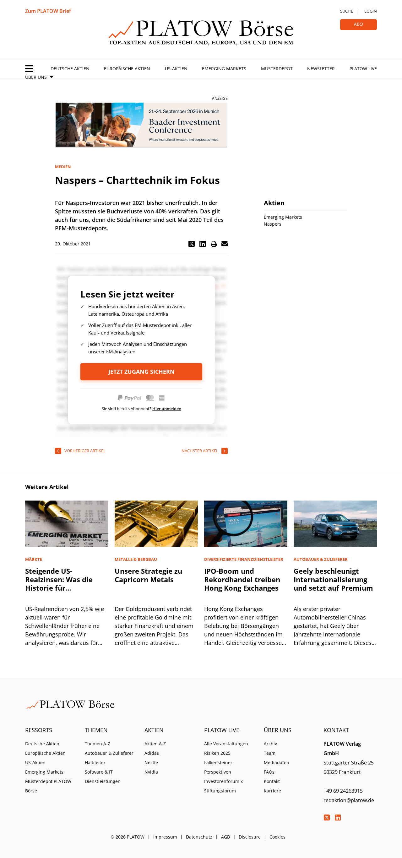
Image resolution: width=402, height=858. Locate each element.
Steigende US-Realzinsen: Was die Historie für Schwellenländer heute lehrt (64, 587)
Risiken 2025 (217, 753)
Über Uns (36, 77)
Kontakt (272, 781)
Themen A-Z (97, 744)
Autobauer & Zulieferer (109, 753)
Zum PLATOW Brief (48, 11)
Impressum (165, 837)
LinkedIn (337, 817)
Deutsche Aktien (70, 69)
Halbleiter (95, 762)
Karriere (272, 791)
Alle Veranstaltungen (226, 744)
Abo (358, 24)
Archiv (270, 744)
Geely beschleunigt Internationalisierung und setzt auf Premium (333, 579)
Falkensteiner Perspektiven (218, 767)
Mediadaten (276, 762)
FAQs (269, 772)
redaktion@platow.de (348, 800)
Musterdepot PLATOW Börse (48, 786)
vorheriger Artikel (85, 450)
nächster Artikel (200, 450)
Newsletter (321, 69)
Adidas (151, 753)
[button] (191, 244)
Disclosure (250, 837)
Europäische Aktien (127, 69)
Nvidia (151, 772)
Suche (346, 11)
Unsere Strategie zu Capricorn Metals (148, 575)
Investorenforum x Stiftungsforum (223, 786)
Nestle (151, 762)
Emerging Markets (224, 69)
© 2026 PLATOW (127, 837)
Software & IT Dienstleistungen (103, 776)
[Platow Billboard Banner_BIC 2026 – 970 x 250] (141, 125)
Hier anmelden (166, 408)
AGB (225, 837)
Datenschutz (199, 837)
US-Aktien (176, 69)
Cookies (277, 837)
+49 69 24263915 (343, 790)
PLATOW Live (363, 69)
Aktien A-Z (155, 744)
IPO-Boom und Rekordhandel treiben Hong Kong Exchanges (242, 579)
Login (370, 11)
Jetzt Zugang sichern (141, 371)
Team (269, 753)
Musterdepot (277, 69)
